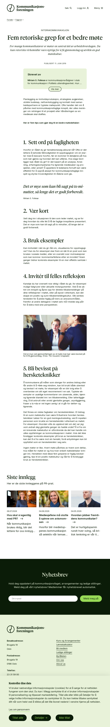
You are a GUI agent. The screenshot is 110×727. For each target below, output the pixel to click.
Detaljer (39, 717)
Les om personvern (19, 709)
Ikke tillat (64, 717)
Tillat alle (17, 717)
